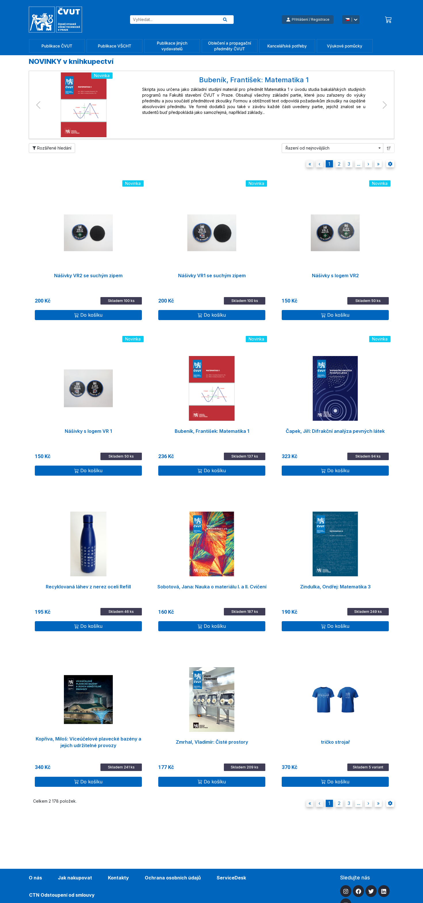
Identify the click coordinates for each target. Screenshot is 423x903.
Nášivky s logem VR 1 (88, 431)
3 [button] (349, 164)
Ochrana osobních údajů (173, 878)
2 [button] (339, 164)
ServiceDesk (231, 878)
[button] (38, 105)
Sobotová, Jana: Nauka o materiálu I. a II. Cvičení (211, 587)
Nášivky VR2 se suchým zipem (88, 275)
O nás (35, 878)
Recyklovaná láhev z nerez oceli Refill (88, 587)
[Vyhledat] (225, 19)
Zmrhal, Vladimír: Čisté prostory (212, 742)
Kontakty (118, 878)
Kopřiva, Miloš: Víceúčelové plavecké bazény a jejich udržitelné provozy (88, 742)
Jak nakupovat (75, 878)
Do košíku (91, 315)
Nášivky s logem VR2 (335, 275)
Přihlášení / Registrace (310, 19)
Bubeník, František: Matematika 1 (212, 431)
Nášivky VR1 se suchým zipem (212, 275)
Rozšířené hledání (53, 148)
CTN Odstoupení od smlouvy (62, 895)
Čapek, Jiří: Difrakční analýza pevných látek (335, 431)
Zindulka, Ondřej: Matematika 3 (335, 587)
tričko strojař (335, 742)
